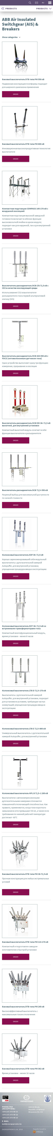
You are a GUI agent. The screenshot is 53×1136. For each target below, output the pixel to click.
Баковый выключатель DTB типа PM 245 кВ (23, 1006)
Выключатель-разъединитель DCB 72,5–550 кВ (25, 490)
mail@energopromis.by (12, 1124)
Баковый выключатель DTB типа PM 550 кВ (23, 79)
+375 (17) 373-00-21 (10, 1112)
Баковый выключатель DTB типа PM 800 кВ (23, 144)
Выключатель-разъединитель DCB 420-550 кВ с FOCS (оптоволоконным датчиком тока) (25, 357)
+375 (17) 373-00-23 (10, 1118)
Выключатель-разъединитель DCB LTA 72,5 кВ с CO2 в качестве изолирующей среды (25, 286)
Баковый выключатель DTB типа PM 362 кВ (23, 1068)
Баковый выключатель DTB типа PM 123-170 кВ (25, 942)
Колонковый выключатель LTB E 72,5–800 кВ (24, 728)
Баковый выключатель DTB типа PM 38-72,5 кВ (25, 874)
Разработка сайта (39, 1129)
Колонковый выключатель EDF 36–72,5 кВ (22, 554)
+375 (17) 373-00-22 (10, 1115)
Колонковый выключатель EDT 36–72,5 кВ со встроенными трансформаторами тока (24, 627)
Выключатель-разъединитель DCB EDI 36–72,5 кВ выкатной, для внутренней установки (26, 424)
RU (43, 3)
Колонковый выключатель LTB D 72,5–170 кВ (24, 690)
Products (11, 8)
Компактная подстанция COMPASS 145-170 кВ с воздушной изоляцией (25, 209)
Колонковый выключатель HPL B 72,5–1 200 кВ (25, 793)
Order (15, 94)
